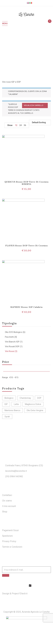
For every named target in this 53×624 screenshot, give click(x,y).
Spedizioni (7, 535)
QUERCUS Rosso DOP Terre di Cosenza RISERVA (26, 183)
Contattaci (7, 495)
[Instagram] (26, 585)
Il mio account (9, 506)
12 (16, 125)
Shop (4, 511)
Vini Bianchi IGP (12, 341)
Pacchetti (9, 337)
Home (19, 52)
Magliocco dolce (33, 404)
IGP (6, 404)
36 (25, 125)
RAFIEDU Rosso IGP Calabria (26, 307)
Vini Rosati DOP (12, 346)
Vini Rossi (9, 351)
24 (20, 125)
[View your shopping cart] (48, 23)
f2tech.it (23, 593)
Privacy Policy (9, 541)
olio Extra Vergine (35, 410)
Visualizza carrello (33, 105)
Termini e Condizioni (12, 546)
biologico (9, 398)
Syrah (7, 416)
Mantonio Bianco (12, 410)
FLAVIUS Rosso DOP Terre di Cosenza (26, 245)
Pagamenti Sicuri (10, 530)
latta (16, 404)
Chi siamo (7, 500)
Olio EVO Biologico (13, 332)
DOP (39, 398)
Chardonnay (25, 398)
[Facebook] (23, 585)
